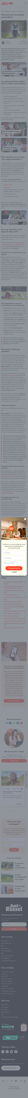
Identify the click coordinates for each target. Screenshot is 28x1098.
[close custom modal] (25, 519)
